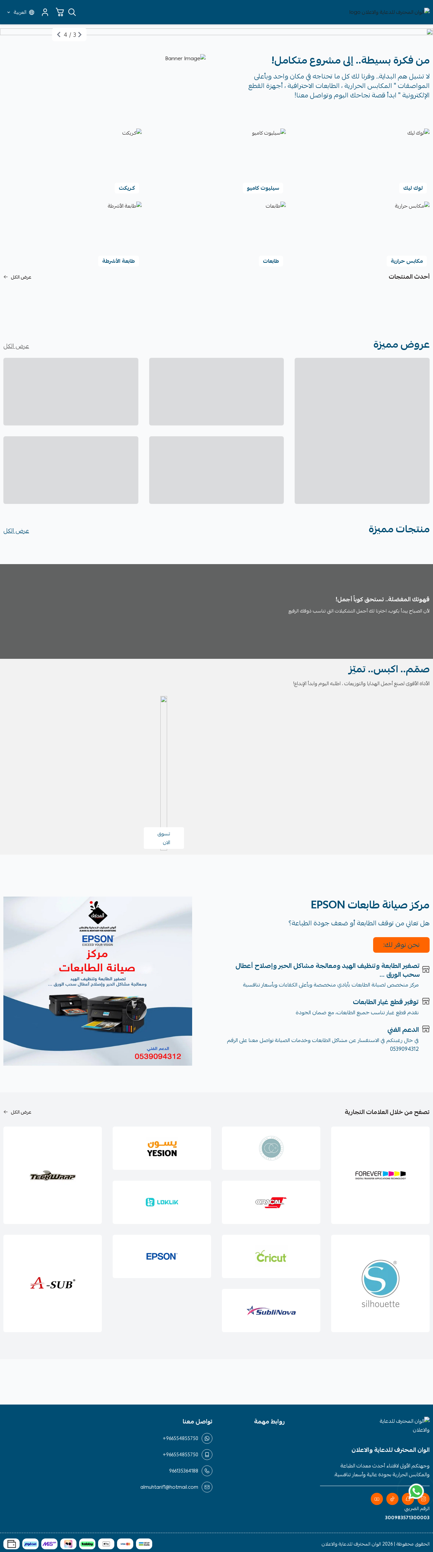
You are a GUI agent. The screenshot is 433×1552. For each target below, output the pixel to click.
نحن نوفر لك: (401, 945)
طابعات (271, 261)
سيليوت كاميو (263, 188)
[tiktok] (392, 1499)
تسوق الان (164, 838)
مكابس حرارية (407, 261)
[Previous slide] (80, 34)
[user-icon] (45, 12)
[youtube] (377, 1499)
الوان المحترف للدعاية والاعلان (351, 1543)
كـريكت (127, 188)
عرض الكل (21, 277)
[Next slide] (59, 34)
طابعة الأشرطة (118, 261)
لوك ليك (413, 188)
